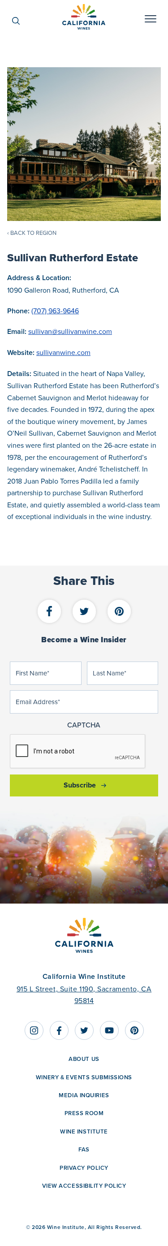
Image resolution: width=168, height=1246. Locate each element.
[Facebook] (49, 612)
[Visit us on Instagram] (34, 1030)
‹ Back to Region (31, 233)
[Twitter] (84, 612)
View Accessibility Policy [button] (84, 1185)
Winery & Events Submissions (84, 1077)
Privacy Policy (84, 1168)
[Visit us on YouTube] (109, 1030)
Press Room (84, 1113)
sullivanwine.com (63, 352)
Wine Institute (84, 1131)
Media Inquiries (84, 1095)
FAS (84, 1149)
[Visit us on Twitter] (84, 1030)
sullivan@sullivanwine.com (70, 331)
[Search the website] (20, 21)
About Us (84, 1059)
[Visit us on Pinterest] (134, 1030)
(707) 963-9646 (55, 311)
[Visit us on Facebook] (59, 1030)
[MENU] (150, 20)
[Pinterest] (119, 612)
